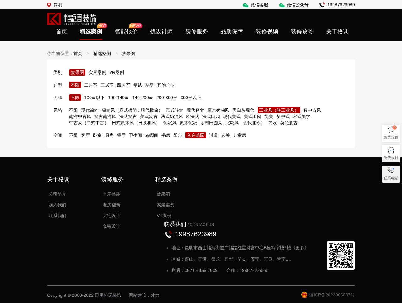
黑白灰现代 (243, 110)
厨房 (109, 135)
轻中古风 (312, 110)
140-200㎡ (142, 97)
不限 (75, 84)
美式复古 (149, 116)
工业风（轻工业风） (279, 110)
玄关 (225, 135)
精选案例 (102, 53)
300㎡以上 (191, 97)
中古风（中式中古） (89, 122)
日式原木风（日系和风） (136, 122)
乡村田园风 (211, 122)
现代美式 (232, 116)
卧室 (97, 135)
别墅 (149, 84)
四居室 (123, 84)
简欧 (272, 122)
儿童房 (239, 135)
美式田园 (252, 116)
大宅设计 (111, 215)
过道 (213, 135)
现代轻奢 (195, 110)
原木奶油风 (218, 110)
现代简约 (90, 110)
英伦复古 (289, 122)
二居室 (90, 84)
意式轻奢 (174, 110)
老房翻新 (111, 204)
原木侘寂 (188, 122)
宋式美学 (301, 116)
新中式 (283, 116)
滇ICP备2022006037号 (332, 294)
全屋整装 (111, 194)
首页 (77, 53)
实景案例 (97, 72)
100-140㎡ (118, 97)
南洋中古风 (80, 116)
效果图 (128, 53)
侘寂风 (170, 122)
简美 (268, 116)
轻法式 (192, 116)
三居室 (107, 84)
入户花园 (195, 135)
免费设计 (111, 226)
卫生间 (135, 135)
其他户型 (166, 84)
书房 (165, 135)
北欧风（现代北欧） (245, 122)
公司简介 (57, 194)
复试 (137, 84)
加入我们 (57, 204)
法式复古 (128, 116)
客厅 (85, 135)
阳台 (177, 135)
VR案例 (116, 72)
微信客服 (259, 4)
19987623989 (341, 4)
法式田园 (211, 116)
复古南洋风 (105, 116)
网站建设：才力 (144, 295)
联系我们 (57, 215)
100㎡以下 (94, 97)
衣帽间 (151, 135)
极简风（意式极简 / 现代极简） (132, 110)
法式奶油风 (172, 116)
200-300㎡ (166, 97)
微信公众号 (298, 4)
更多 (300, 247)
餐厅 (121, 135)
